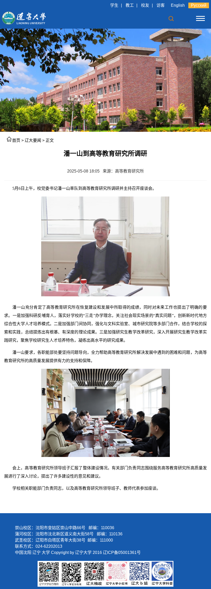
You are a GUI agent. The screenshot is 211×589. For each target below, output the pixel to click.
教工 (130, 5)
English (178, 5)
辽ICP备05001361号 (122, 552)
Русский (198, 5)
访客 (160, 5)
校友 (145, 5)
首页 (16, 140)
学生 (114, 5)
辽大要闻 (33, 140)
